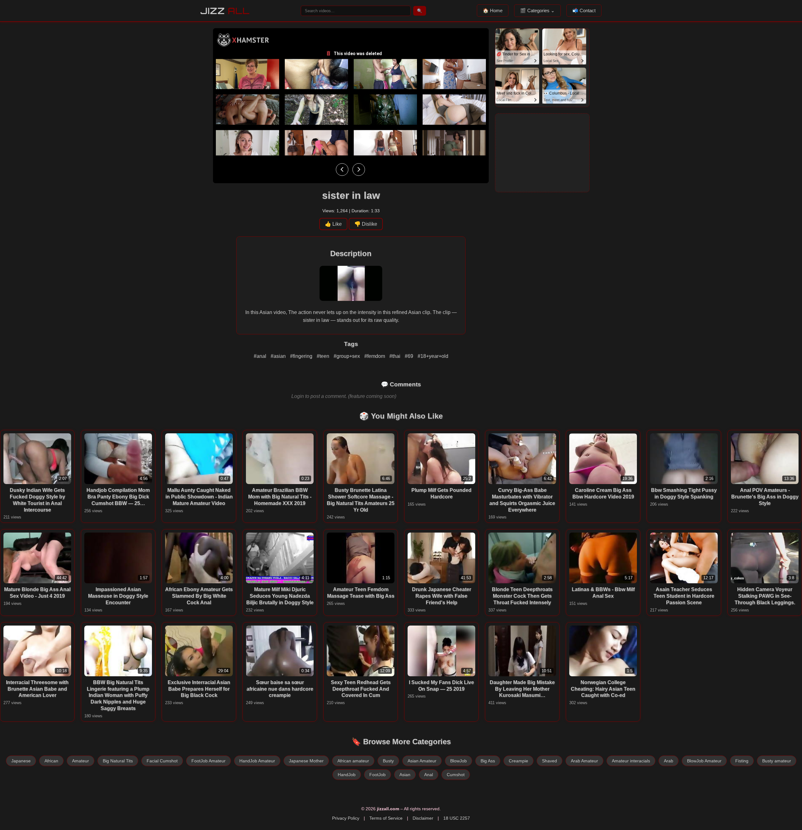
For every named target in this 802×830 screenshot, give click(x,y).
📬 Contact (584, 10)
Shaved (549, 760)
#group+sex (347, 356)
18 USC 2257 (456, 818)
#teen (324, 356)
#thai (395, 356)
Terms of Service (386, 818)
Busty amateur (776, 760)
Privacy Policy (345, 818)
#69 (409, 356)
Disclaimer (423, 818)
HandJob (347, 774)
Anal (428, 774)
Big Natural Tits (118, 760)
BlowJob (458, 760)
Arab (668, 760)
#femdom (375, 356)
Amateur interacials (631, 760)
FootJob (377, 774)
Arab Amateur (584, 760)
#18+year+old (433, 356)
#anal (261, 356)
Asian (404, 774)
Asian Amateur (422, 760)
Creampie (518, 760)
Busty (388, 760)
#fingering (302, 356)
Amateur (80, 760)
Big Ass (488, 760)
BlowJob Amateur (704, 760)
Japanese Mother (306, 760)
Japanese (21, 760)
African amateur (353, 760)
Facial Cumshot (162, 760)
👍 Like (333, 224)
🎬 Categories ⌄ (537, 10)
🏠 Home (493, 10)
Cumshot (456, 774)
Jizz (225, 10)
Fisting (741, 760)
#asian (279, 356)
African (51, 760)
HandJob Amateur (257, 760)
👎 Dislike (365, 224)
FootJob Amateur (208, 760)
